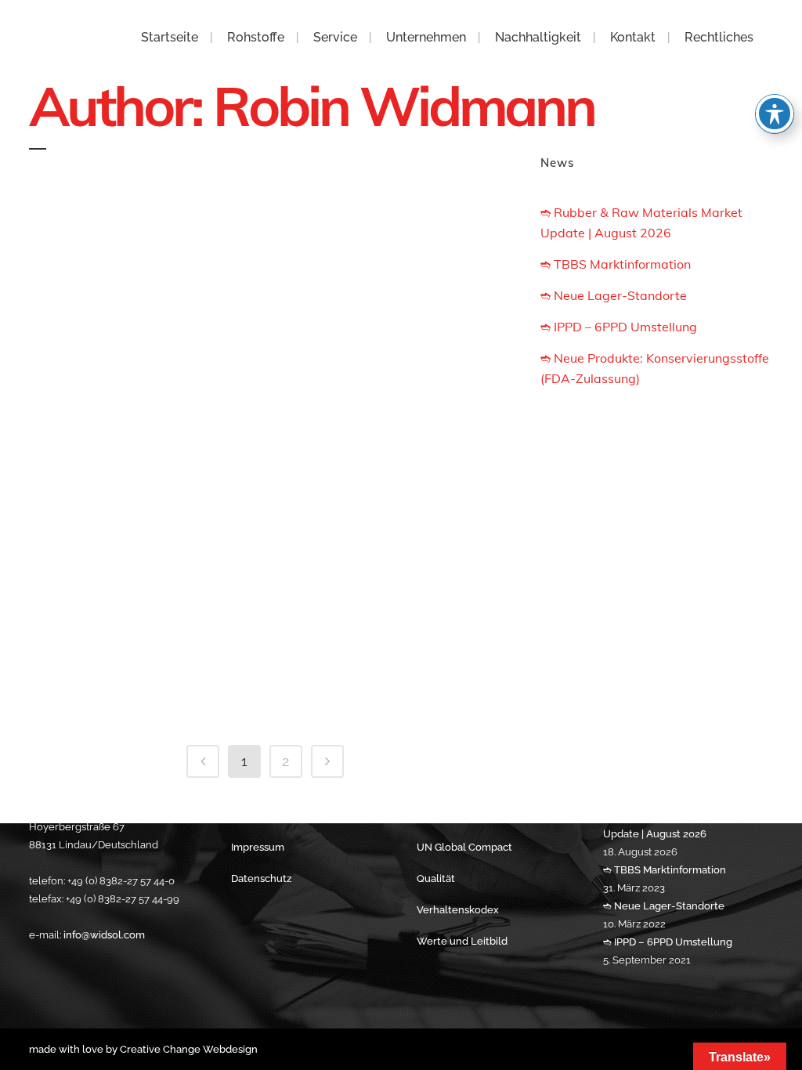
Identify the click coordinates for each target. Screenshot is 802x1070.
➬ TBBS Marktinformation (269, 272)
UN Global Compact (464, 847)
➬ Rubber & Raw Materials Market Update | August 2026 (269, 211)
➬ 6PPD (269, 546)
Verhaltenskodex (458, 910)
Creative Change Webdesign (189, 1049)
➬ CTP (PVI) (268, 495)
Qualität (436, 878)
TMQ (269, 597)
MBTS (268, 648)
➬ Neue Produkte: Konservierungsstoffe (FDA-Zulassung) (269, 434)
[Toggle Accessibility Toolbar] (774, 113)
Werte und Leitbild (462, 941)
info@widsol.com (104, 935)
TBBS (268, 699)
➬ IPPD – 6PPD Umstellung (269, 374)
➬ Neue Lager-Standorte (269, 323)
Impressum (257, 847)
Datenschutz (261, 878)
